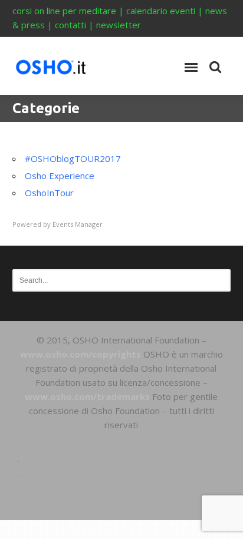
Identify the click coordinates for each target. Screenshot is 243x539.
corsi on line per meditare (64, 10)
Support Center (121, 459)
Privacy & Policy (121, 487)
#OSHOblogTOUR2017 (73, 158)
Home (121, 445)
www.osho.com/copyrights (80, 354)
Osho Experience (59, 175)
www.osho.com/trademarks (87, 396)
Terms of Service (121, 473)
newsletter (118, 25)
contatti (70, 25)
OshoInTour (49, 193)
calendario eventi (160, 10)
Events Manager (77, 224)
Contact (121, 501)
